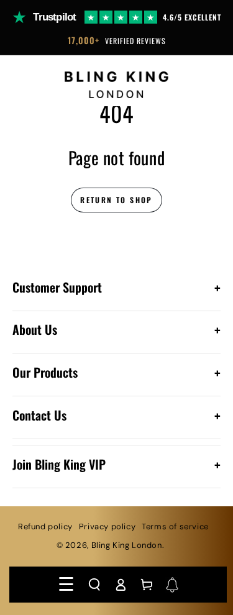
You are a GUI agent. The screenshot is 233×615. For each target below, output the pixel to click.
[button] (94, 584)
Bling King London (126, 545)
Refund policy (45, 526)
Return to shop (116, 199)
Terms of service (175, 526)
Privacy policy (107, 526)
